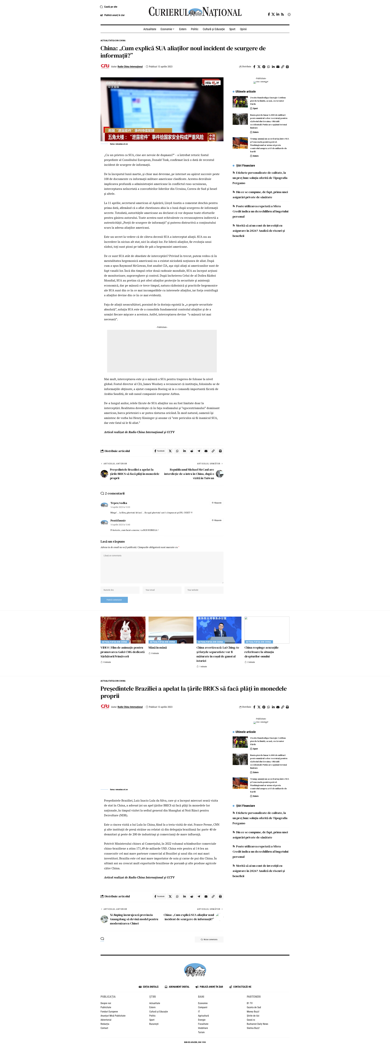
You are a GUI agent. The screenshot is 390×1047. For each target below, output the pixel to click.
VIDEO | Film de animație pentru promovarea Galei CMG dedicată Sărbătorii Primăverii (123, 651)
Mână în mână (158, 647)
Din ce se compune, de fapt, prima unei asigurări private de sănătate (260, 194)
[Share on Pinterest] (264, 66)
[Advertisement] (162, 351)
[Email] (278, 66)
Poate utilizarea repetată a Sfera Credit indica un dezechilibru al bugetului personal (260, 211)
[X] (273, 14)
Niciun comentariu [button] (210, 939)
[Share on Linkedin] (273, 66)
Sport (255, 108)
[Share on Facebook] (254, 66)
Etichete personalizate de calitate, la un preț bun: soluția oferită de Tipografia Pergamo (260, 177)
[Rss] (282, 14)
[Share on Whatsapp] (268, 66)
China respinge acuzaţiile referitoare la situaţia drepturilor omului (262, 651)
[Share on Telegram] (199, 451)
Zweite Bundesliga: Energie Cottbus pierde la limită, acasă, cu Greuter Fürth (268, 101)
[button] (121, 7)
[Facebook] (269, 14)
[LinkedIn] (278, 14)
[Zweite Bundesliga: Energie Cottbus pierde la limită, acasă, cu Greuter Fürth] (240, 101)
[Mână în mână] (171, 630)
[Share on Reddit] (191, 451)
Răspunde (218, 503)
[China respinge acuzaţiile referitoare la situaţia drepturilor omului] (267, 630)
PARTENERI (254, 996)
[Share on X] (259, 66)
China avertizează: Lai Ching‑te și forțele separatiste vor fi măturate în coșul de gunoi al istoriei (218, 654)
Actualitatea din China (113, 40)
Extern (256, 132)
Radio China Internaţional (130, 66)
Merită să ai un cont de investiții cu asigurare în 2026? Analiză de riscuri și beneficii (259, 230)
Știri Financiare (245, 165)
